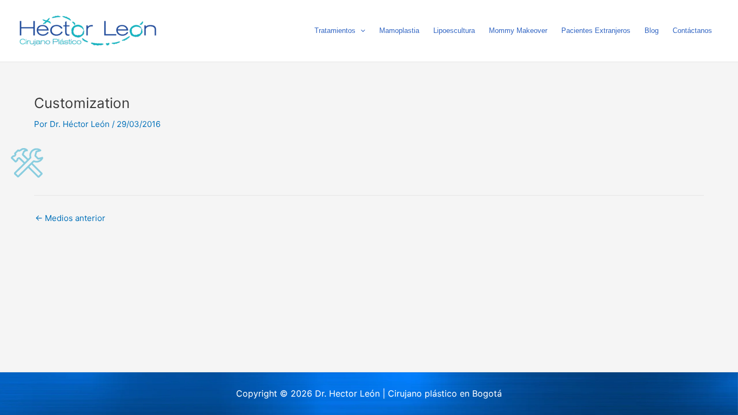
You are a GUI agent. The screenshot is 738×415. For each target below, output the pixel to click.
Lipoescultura (454, 30)
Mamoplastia (399, 30)
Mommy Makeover (518, 30)
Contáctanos (692, 30)
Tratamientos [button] (334, 30)
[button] (360, 31)
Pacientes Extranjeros (595, 30)
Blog (652, 30)
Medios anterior (70, 218)
